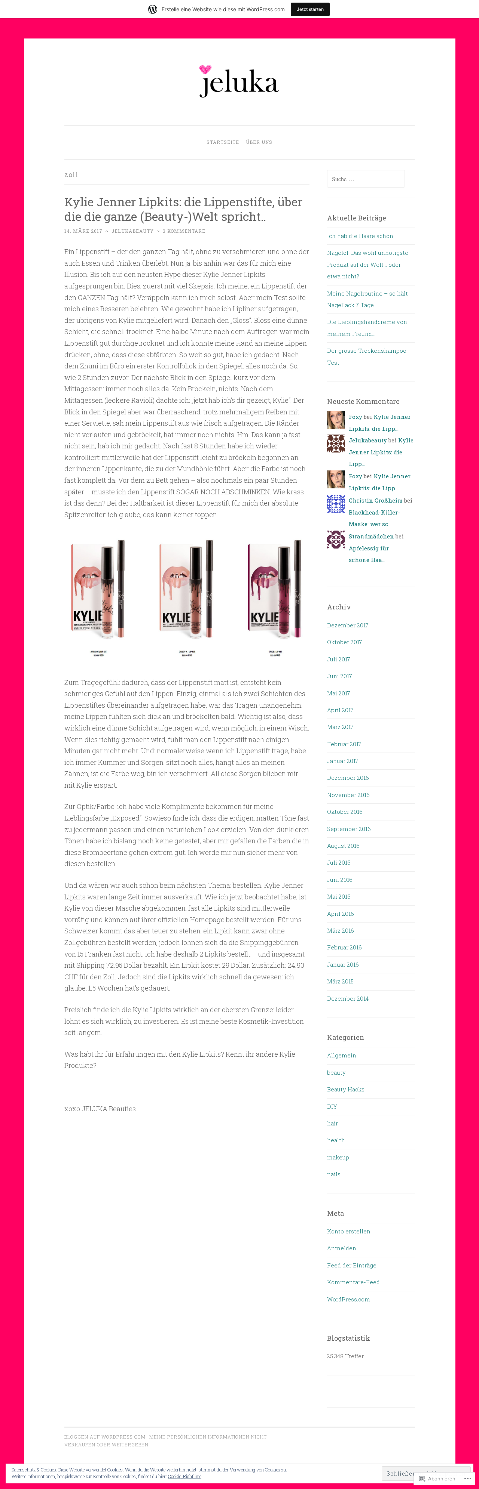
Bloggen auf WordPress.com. (105, 1437)
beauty (336, 1072)
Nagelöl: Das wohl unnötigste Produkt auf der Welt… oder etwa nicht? (367, 264)
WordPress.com (348, 1299)
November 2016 (348, 794)
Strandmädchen (371, 536)
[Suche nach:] (366, 179)
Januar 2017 (343, 760)
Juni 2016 (340, 879)
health (336, 1140)
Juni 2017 (339, 676)
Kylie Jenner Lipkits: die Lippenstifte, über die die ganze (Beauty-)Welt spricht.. (183, 209)
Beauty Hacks (345, 1089)
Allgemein (341, 1055)
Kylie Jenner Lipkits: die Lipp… (381, 451)
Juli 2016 (339, 862)
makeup (338, 1157)
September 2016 (349, 828)
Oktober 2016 (345, 811)
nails (334, 1174)
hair (332, 1123)
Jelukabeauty (133, 231)
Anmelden (341, 1248)
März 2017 (340, 726)
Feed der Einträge (351, 1265)
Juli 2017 (338, 659)
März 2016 (340, 930)
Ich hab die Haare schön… (362, 236)
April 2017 (340, 710)
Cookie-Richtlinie (184, 1476)
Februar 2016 (344, 947)
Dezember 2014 (348, 998)
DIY (332, 1106)
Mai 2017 (338, 693)
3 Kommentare (184, 231)
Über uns (259, 142)
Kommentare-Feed (353, 1282)
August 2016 (343, 845)
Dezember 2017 (348, 625)
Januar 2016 (343, 964)
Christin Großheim (376, 500)
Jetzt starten (310, 9)
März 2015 (340, 981)
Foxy (355, 416)
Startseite (223, 142)
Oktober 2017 (344, 642)
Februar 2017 (344, 744)
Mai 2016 (339, 896)
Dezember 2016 (348, 777)
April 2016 (340, 913)
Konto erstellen (348, 1231)
